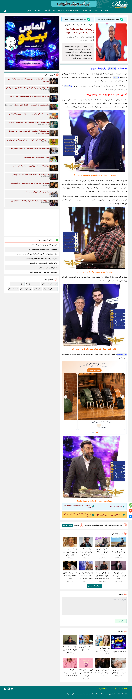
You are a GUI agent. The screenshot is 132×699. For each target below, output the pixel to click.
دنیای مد (61, 10)
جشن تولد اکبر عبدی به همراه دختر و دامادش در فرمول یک (86, 575)
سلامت (53, 10)
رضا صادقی (68, 86)
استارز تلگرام (37, 289)
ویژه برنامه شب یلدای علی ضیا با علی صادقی (86, 552)
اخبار (100, 10)
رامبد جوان (112, 68)
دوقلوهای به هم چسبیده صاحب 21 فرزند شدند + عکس (77, 506)
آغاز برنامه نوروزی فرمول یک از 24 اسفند (102, 552)
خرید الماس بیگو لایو (116, 506)
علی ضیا (116, 77)
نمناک (106, 10)
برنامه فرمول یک (67, 525)
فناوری (29, 10)
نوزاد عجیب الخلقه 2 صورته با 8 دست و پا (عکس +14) (70, 649)
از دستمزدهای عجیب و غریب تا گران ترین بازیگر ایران (70, 552)
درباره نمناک (113, 688)
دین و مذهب (37, 10)
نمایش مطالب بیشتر (94, 586)
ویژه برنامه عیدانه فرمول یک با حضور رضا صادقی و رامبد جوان (80, 31)
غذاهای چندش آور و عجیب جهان (86, 648)
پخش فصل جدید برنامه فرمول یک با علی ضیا (118, 552)
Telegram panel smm (33, 284)
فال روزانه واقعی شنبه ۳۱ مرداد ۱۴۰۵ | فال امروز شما (86, 672)
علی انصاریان (122, 354)
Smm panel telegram (17, 284)
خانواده (77, 10)
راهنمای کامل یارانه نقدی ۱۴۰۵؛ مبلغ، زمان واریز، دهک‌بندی (77, 515)
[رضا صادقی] (94, 467)
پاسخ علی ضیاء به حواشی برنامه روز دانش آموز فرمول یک (102, 575)
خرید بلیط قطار (13, 289)
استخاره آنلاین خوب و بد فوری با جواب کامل (109, 515)
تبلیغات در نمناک (101, 688)
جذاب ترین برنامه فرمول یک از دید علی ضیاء (118, 575)
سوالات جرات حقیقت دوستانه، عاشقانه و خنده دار (43, 249)
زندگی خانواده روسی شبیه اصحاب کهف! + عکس (102, 672)
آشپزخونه (47, 10)
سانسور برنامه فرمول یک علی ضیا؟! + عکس (70, 575)
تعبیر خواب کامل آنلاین (49, 284)
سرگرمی (84, 10)
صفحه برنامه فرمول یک (112, 525)
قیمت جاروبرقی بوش (50, 289)
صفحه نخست (123, 688)
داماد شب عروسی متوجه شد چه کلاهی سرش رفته (119, 672)
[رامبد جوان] (94, 315)
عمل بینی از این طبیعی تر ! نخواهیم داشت (103, 651)
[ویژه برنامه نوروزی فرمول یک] (94, 238)
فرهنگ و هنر (93, 10)
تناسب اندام (69, 10)
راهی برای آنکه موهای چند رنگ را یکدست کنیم (43, 245)
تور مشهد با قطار (25, 289)
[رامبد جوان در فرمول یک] (94, 141)
